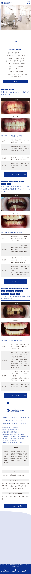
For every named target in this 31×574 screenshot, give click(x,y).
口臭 (8, 63)
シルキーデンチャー (16, 69)
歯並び (23, 61)
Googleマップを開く (15, 506)
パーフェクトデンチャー (16, 71)
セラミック (20, 53)
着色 (11, 66)
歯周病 (10, 58)
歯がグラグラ (21, 55)
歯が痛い (9, 61)
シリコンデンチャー (11, 74)
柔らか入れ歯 (19, 66)
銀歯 (24, 63)
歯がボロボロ (11, 55)
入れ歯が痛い (23, 74)
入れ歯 (11, 53)
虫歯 (17, 61)
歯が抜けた (16, 63)
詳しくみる (15, 174)
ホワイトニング (20, 58)
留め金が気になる (16, 76)
